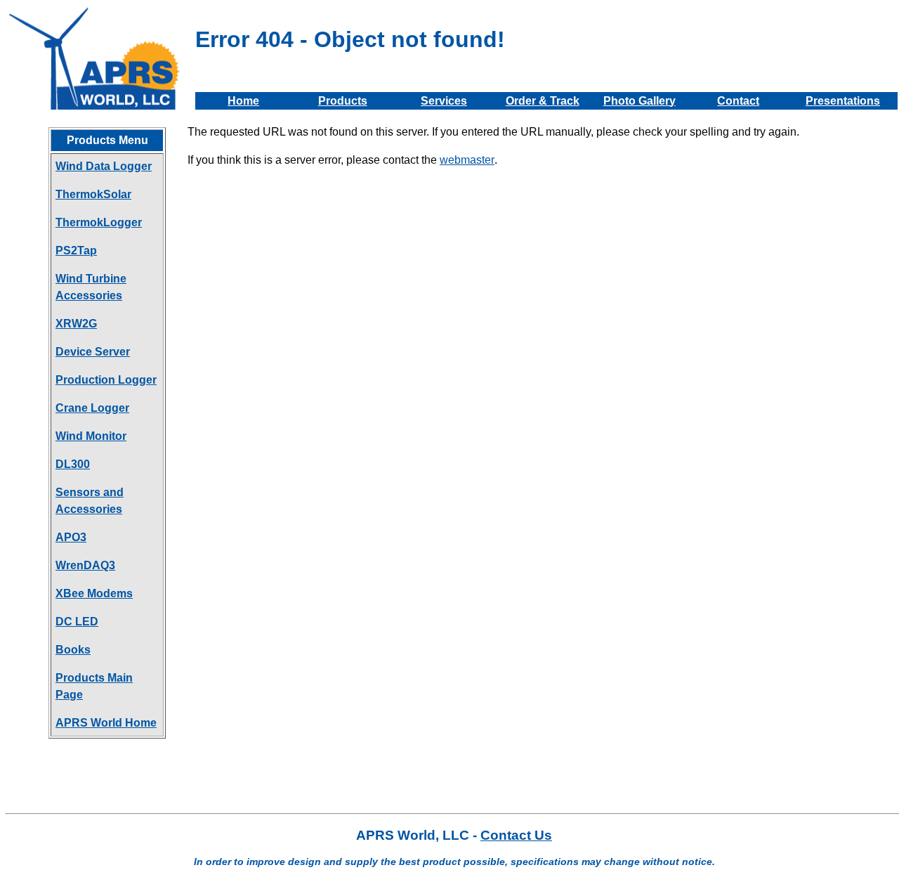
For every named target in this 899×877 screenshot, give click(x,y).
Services (444, 101)
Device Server (92, 352)
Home (243, 101)
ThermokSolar (93, 194)
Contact (738, 101)
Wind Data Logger (103, 166)
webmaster (467, 160)
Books (73, 650)
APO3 (70, 537)
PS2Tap (76, 250)
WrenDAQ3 (85, 565)
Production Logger (106, 380)
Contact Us (516, 835)
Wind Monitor (90, 436)
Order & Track (542, 101)
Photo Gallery (639, 101)
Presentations (843, 101)
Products (342, 101)
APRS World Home (106, 723)
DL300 (72, 464)
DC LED (76, 622)
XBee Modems (94, 593)
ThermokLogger (98, 222)
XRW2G (76, 324)
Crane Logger (92, 408)
